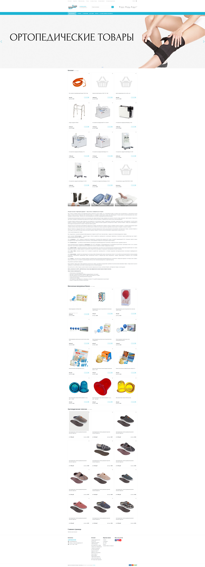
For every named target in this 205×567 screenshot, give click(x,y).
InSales (94, 565)
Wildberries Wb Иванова (95, 552)
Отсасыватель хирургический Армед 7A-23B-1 (78, 181)
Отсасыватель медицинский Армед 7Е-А (100, 151)
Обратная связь (81, 1)
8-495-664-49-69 (83, 6)
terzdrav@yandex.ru (83, 7)
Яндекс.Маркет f (94, 554)
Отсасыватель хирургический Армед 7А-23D (101, 181)
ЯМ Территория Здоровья (96, 559)
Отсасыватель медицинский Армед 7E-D (77, 151)
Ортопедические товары (96, 545)
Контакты (69, 1)
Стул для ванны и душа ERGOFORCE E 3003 (124, 181)
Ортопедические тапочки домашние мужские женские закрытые (78, 432)
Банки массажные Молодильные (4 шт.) (76, 368)
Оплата (96, 13)
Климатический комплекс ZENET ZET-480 (100, 93)
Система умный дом (95, 549)
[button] (1, 41)
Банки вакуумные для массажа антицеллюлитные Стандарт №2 (101, 340)
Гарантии (75, 1)
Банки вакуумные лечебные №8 (75, 308)
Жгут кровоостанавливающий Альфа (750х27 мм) (78, 93)
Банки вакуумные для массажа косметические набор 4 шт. (79, 340)
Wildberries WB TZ (94, 551)
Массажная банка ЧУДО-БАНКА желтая (123, 397)
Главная (79, 13)
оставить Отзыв (93, 1)
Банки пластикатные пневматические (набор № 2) (125, 368)
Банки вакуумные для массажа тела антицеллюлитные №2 (123, 340)
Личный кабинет (101, 1)
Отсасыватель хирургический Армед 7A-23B (124, 151)
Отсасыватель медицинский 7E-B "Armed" (100, 122)
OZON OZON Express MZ (96, 558)
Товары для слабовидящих (96, 546)
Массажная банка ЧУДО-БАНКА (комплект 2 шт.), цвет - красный (101, 398)
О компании (85, 13)
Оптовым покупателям (110, 1)
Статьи (87, 1)
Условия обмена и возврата (106, 13)
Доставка (91, 13)
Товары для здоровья (95, 548)
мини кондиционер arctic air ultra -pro (123, 93)
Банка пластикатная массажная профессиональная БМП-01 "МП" (102, 369)
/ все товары (76, 70)
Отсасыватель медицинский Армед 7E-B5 (124, 122)
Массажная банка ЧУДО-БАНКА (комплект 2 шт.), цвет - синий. (78, 398)
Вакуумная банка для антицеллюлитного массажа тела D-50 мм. (101, 309)
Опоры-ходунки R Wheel (73, 122)
